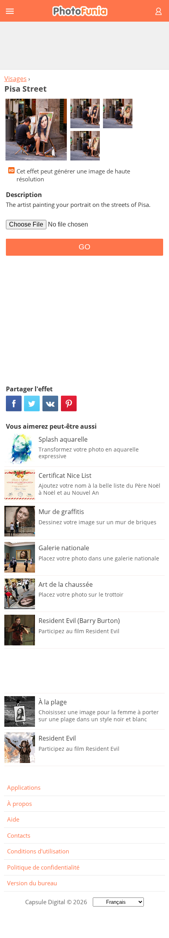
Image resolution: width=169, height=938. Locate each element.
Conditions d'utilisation (38, 851)
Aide (13, 819)
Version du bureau (32, 883)
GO (84, 247)
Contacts (18, 835)
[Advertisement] (84, 45)
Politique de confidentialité (43, 867)
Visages (15, 78)
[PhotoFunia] (83, 11)
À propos (19, 803)
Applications (23, 787)
